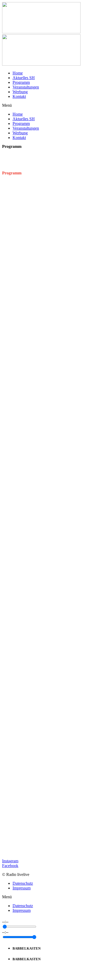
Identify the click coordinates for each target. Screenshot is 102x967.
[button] (51, 105)
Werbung (20, 92)
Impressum (22, 888)
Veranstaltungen (26, 87)
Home (18, 73)
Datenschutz (23, 883)
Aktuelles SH (24, 77)
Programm (21, 82)
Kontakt (19, 96)
